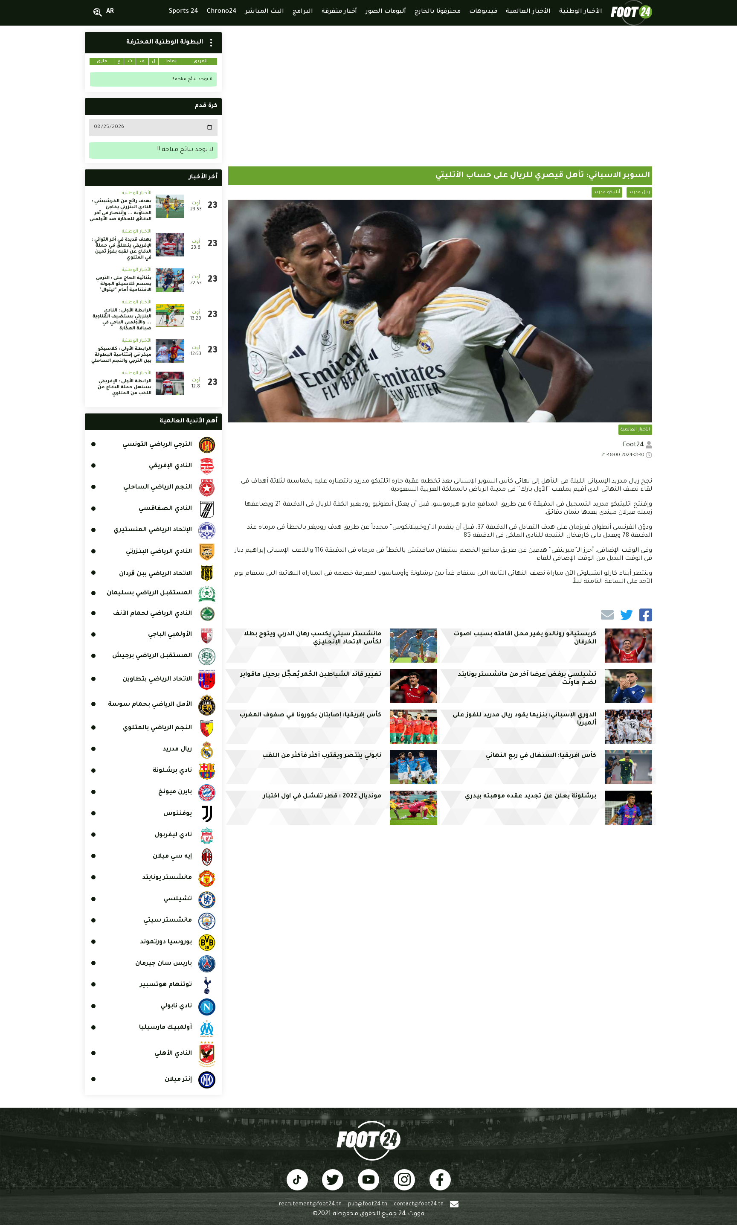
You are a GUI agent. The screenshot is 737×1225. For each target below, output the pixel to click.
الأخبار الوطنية (136, 193)
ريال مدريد (639, 192)
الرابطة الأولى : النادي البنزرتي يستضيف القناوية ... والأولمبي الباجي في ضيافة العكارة (122, 319)
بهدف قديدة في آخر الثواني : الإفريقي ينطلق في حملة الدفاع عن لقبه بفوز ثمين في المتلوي (121, 248)
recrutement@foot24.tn (310, 1205)
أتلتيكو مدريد (607, 192)
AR (110, 12)
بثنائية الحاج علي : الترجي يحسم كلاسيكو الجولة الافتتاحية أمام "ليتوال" (123, 284)
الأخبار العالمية (635, 429)
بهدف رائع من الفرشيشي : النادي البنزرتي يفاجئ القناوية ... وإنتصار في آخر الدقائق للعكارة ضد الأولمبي (120, 210)
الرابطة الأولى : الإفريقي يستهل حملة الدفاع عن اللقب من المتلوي (124, 387)
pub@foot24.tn (367, 1205)
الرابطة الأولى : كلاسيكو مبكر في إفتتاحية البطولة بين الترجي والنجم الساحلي (121, 355)
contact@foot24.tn (419, 1205)
